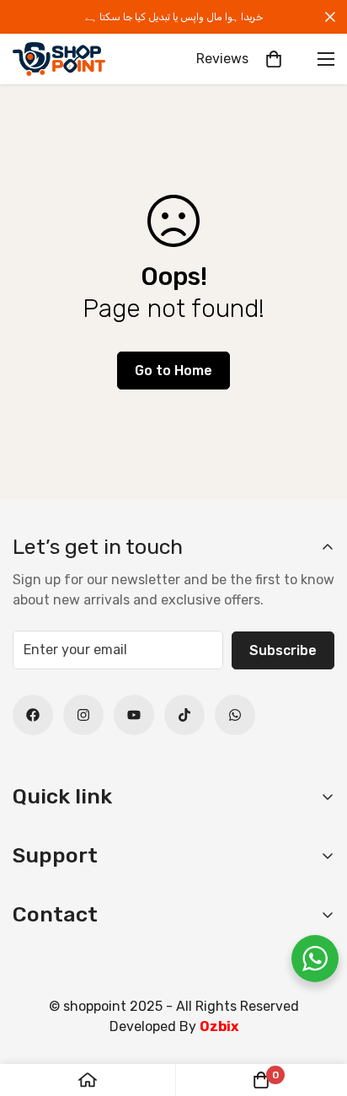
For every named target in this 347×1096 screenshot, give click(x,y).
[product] (87, 1080)
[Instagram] (83, 715)
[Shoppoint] (59, 59)
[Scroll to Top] (317, 1006)
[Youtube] (134, 715)
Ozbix (219, 1026)
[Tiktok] (184, 715)
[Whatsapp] (235, 715)
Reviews (222, 59)
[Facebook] (33, 715)
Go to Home (173, 371)
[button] (273, 59)
